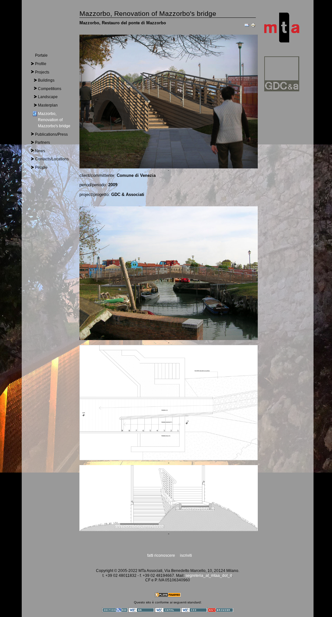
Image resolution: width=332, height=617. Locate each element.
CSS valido (194, 610)
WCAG (141, 610)
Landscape (48, 97)
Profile (40, 64)
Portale (41, 55)
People (41, 167)
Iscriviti (186, 555)
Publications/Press (51, 134)
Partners (42, 142)
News (40, 151)
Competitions (49, 88)
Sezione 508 (115, 610)
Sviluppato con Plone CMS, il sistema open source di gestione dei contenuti (168, 594)
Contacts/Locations (52, 159)
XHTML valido (168, 610)
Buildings (46, 80)
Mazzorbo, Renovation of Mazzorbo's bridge (54, 119)
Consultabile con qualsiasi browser (220, 610)
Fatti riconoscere (161, 555)
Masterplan (48, 105)
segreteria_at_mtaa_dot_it (208, 575)
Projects (42, 72)
